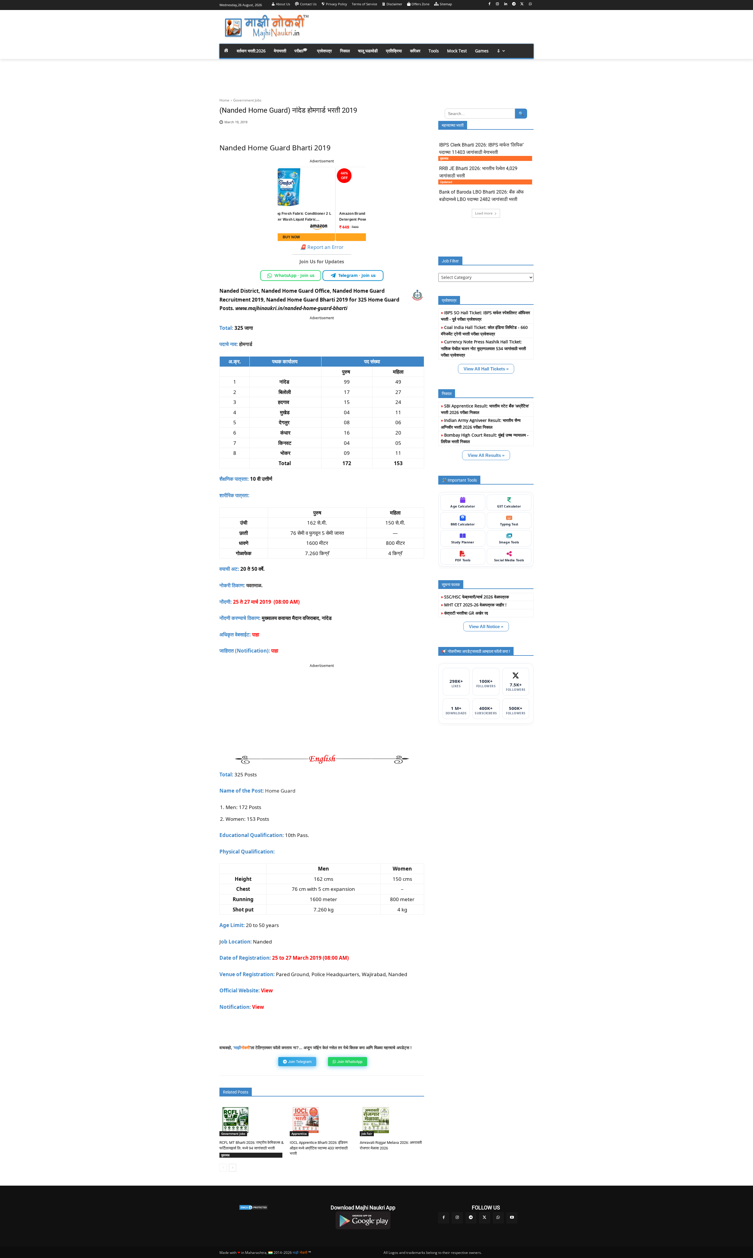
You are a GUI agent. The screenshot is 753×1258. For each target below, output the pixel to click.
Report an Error (322, 247)
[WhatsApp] (530, 4)
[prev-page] (223, 1168)
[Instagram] (497, 4)
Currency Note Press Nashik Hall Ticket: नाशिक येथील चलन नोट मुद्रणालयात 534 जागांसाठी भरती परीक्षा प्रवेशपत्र (483, 348)
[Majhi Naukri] (266, 27)
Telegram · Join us (357, 275)
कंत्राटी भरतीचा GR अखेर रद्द (466, 613)
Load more (484, 213)
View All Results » (486, 455)
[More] (415, 125)
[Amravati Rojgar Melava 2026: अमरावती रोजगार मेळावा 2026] (376, 1120)
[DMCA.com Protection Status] (253, 1207)
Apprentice (299, 1133)
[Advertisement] (423, 26)
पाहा (274, 650)
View (258, 1007)
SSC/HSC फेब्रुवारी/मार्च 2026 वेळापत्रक (476, 597)
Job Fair (366, 1133)
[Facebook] (489, 4)
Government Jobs (247, 100)
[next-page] (232, 1168)
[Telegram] (514, 4)
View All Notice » (486, 626)
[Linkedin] (505, 4)
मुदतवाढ (225, 1155)
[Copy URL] (402, 125)
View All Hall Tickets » (486, 368)
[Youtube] (512, 1217)
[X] (522, 4)
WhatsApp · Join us (295, 275)
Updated (446, 182)
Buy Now (321, 237)
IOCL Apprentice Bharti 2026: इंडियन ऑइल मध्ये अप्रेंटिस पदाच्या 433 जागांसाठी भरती (319, 1147)
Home (224, 100)
